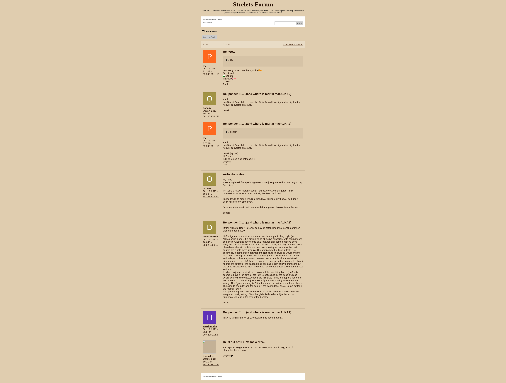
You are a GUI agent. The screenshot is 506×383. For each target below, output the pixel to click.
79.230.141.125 (211, 364)
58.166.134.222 (211, 116)
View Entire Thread (293, 44)
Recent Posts (207, 22)
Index (220, 19)
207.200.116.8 (210, 334)
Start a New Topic (209, 37)
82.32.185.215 (210, 245)
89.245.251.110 (211, 74)
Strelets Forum (211, 32)
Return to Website (209, 19)
